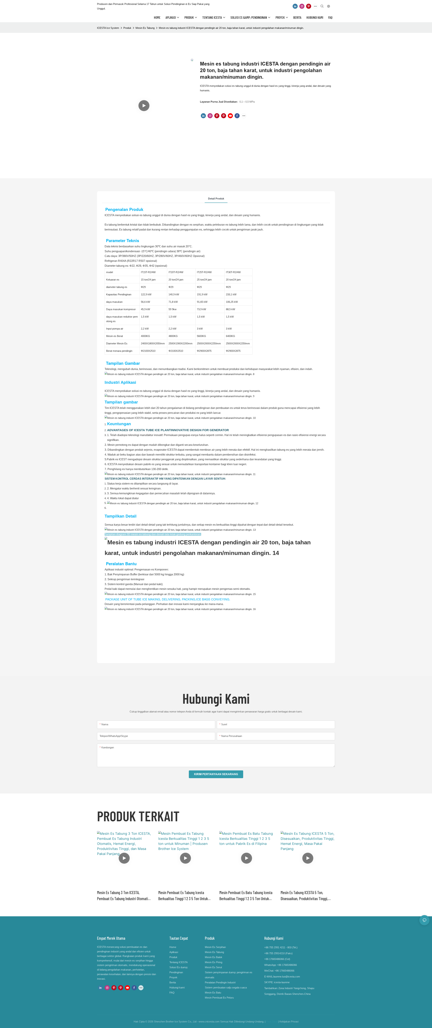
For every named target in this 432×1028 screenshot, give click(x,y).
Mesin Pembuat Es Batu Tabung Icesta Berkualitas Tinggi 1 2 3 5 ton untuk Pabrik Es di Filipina (245, 896)
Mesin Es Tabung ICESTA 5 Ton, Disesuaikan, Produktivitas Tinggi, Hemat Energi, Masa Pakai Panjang (305, 896)
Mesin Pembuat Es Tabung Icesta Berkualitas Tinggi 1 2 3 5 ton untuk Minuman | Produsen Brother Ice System (183, 896)
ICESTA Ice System (108, 27)
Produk (127, 27)
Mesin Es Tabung (145, 27)
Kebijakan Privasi (289, 1021)
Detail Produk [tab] (216, 198)
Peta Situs (271, 1021)
